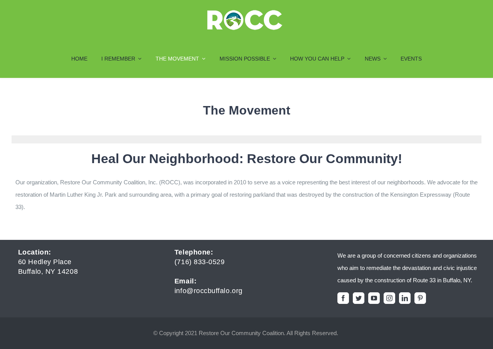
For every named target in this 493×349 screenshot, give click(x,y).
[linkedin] (405, 298)
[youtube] (374, 298)
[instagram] (389, 298)
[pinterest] (420, 298)
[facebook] (343, 298)
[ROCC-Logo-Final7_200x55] (244, 12)
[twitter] (358, 298)
